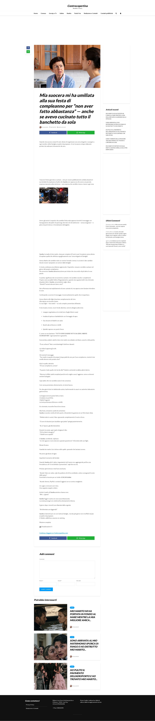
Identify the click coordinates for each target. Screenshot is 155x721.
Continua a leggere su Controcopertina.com (53, 533)
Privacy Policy (30, 705)
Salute (62, 13)
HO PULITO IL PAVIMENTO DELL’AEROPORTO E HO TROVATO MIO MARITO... (83, 675)
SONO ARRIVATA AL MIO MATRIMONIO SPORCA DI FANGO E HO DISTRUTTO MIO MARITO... (84, 645)
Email (59, 580)
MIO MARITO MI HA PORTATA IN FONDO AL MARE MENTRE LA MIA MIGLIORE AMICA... (83, 616)
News (72, 607)
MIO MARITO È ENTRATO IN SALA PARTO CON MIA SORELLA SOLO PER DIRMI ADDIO (116, 147)
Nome (41, 580)
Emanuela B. (45, 127)
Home (36, 13)
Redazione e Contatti (91, 13)
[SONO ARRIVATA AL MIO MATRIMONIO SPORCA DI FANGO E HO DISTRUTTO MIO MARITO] (50, 647)
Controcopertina (77, 5)
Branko (69, 13)
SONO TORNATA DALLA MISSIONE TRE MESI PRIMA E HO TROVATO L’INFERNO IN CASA (116, 140)
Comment (41, 559)
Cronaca (43, 13)
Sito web (78, 580)
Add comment (62, 127)
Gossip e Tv (53, 13)
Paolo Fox (77, 13)
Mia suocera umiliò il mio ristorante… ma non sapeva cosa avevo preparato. (116, 226)
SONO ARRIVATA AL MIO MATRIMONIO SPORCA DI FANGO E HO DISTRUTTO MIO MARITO (116, 124)
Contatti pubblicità (107, 13)
